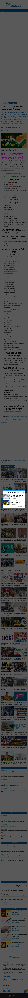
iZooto (24, 506)
